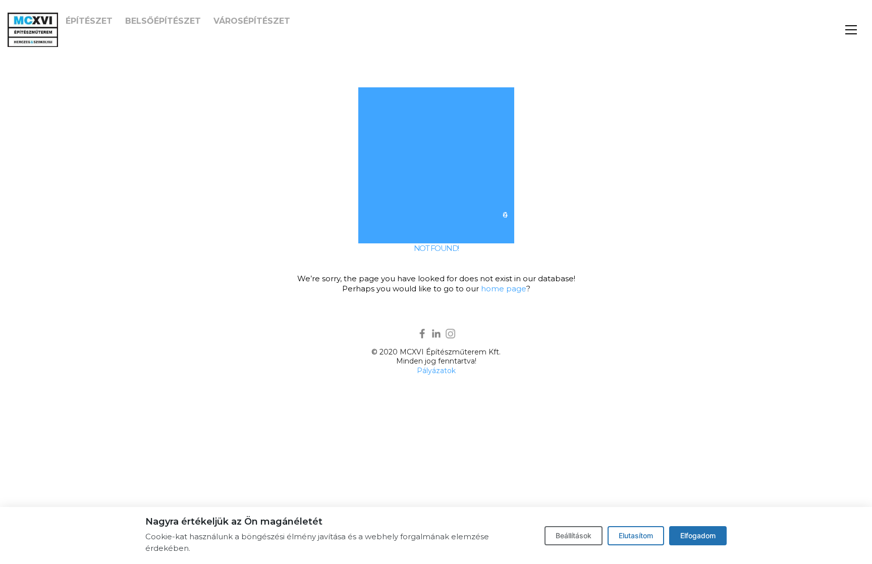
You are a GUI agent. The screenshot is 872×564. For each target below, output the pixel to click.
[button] (851, 30)
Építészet (89, 21)
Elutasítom (636, 535)
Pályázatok (436, 370)
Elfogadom (698, 535)
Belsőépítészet (163, 21)
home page (503, 288)
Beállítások (573, 535)
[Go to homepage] (33, 30)
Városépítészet (251, 21)
